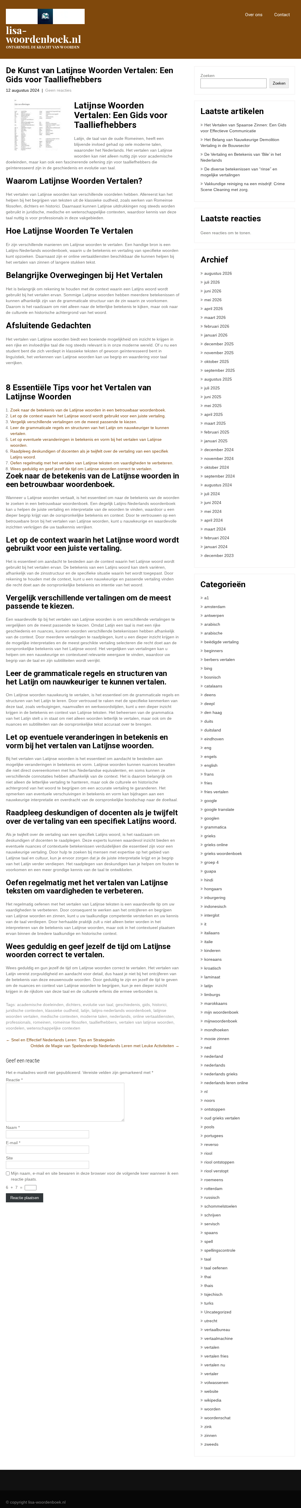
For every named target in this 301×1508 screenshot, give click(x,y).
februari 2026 (216, 326)
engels (210, 756)
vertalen (211, 1347)
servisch (212, 1223)
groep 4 (211, 862)
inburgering (214, 897)
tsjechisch (213, 1294)
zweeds (211, 1444)
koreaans (213, 959)
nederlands (120, 1016)
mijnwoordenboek (220, 1021)
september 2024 (219, 476)
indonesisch (215, 906)
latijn (85, 1010)
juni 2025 (212, 396)
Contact (282, 14)
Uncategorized (217, 1312)
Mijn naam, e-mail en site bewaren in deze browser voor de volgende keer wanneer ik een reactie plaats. (94, 1176)
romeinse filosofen (70, 1022)
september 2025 (219, 370)
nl (206, 1091)
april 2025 (213, 414)
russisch (212, 1197)
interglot (211, 915)
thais (208, 1285)
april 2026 (213, 308)
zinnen (210, 1435)
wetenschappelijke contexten (53, 1028)
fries (208, 783)
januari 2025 (216, 440)
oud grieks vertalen (222, 1118)
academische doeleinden (40, 1004)
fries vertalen (216, 791)
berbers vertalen (219, 659)
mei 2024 (213, 511)
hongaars (213, 888)
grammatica (215, 827)
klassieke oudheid (61, 1010)
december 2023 (219, 555)
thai (207, 1276)
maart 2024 (215, 529)
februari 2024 (216, 537)
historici (159, 1004)
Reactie (14, 1079)
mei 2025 (213, 405)
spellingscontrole (219, 1250)
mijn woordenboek (221, 1012)
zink (208, 1426)
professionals (18, 1022)
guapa (210, 871)
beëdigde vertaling (221, 642)
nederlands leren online (226, 1082)
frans (209, 774)
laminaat (212, 977)
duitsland (212, 730)
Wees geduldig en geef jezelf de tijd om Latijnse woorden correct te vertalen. (81, 468)
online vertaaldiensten (153, 1016)
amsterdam (214, 606)
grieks (209, 835)
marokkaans (215, 1003)
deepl (209, 703)
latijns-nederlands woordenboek (121, 1010)
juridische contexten (24, 1010)
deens (210, 694)
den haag (213, 712)
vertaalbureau (217, 1329)
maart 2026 (215, 317)
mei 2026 (213, 299)
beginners (213, 650)
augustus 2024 (218, 485)
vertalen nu (214, 1365)
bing (208, 668)
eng (207, 747)
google (210, 800)
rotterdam (213, 1188)
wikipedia (212, 1400)
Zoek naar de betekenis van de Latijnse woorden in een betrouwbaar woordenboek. (88, 410)
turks (208, 1303)
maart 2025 (215, 423)
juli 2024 (212, 493)
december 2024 (219, 449)
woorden (212, 1409)
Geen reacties (58, 90)
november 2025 (219, 352)
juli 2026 (212, 282)
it (205, 924)
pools (209, 1126)
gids (146, 1004)
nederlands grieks (221, 1074)
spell (208, 1241)
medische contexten (59, 1016)
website (211, 1391)
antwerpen (214, 615)
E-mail (13, 1142)
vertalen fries (216, 1356)
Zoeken (207, 75)
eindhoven (214, 739)
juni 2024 (212, 502)
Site (9, 1158)
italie (208, 941)
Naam (13, 1127)
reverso (211, 1144)
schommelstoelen (220, 1206)
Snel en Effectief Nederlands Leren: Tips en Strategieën (60, 1039)
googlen (211, 818)
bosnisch (212, 677)
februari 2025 (216, 432)
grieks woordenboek (223, 853)
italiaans (212, 932)
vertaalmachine (218, 1338)
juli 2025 (212, 388)
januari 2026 (216, 335)
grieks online (216, 844)
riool (208, 1153)
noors (209, 1100)
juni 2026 (212, 291)
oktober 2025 (216, 361)
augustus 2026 (218, 273)
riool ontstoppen (219, 1162)
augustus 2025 (218, 379)
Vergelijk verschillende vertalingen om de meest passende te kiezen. (73, 421)
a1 (206, 597)
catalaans (213, 686)
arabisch (212, 624)
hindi (208, 880)
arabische (213, 633)
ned (207, 1047)
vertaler (211, 1373)
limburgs (212, 994)
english (211, 765)
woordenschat (217, 1417)
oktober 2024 (216, 467)
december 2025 (219, 344)
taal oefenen (216, 1268)
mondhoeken (216, 1029)
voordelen (15, 1028)
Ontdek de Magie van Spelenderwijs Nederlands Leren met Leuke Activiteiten (105, 1045)
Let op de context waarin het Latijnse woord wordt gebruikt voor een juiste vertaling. (88, 416)
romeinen (42, 1022)
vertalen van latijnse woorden (146, 1022)
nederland (213, 1056)
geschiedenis (128, 1004)
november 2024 (219, 458)
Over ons (253, 14)
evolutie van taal (98, 1004)
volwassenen (216, 1382)
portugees (213, 1135)
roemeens (213, 1179)
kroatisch (212, 968)
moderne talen (93, 1016)
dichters (73, 1004)
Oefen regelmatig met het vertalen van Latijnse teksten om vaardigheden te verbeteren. (91, 463)
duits (208, 721)
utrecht (210, 1320)
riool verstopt (216, 1171)
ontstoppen (214, 1109)
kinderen (212, 950)
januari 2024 (216, 546)
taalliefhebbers (103, 1022)
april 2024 (213, 520)
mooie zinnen (216, 1038)
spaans (211, 1232)
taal (207, 1259)
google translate (219, 809)
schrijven (212, 1215)
